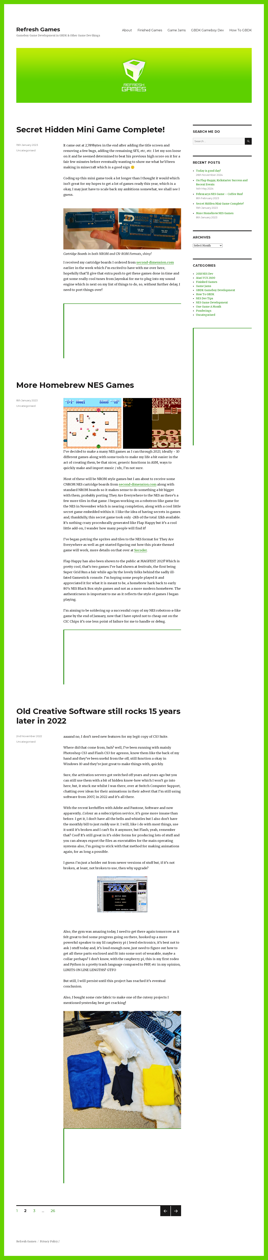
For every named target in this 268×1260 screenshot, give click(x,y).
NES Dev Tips (204, 298)
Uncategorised (26, 150)
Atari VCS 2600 (205, 278)
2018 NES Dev (204, 273)
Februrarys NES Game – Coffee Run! (219, 194)
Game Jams (177, 30)
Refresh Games (38, 29)
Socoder (140, 550)
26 (54, 1210)
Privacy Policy (49, 1241)
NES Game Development (212, 302)
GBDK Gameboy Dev (207, 30)
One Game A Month (208, 306)
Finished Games (150, 30)
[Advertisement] (123, 331)
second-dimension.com (155, 262)
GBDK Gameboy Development (215, 290)
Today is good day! (208, 170)
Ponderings (203, 310)
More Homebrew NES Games (75, 385)
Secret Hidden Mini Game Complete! (90, 129)
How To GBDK (240, 30)
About (127, 30)
